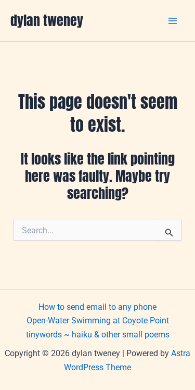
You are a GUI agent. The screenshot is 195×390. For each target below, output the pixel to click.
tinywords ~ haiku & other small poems (98, 334)
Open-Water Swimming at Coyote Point (98, 320)
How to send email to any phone (97, 307)
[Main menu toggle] (173, 21)
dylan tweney (46, 20)
